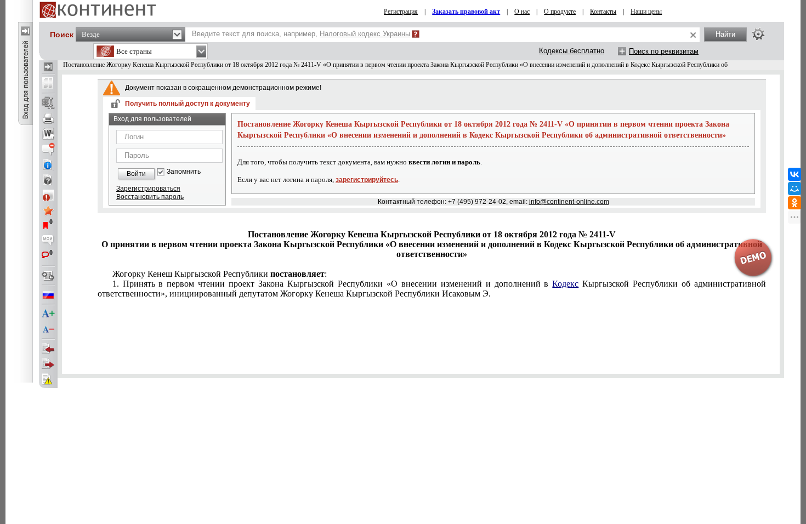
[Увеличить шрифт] (48, 314)
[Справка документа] (48, 179)
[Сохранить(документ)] (48, 103)
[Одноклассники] (794, 202)
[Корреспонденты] (48, 348)
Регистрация (401, 11)
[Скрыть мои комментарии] (48, 241)
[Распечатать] (48, 118)
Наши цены (646, 11)
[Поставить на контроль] (48, 195)
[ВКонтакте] (794, 174)
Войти (136, 174)
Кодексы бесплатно (571, 51)
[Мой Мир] (794, 188)
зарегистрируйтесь (367, 180)
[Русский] (48, 294)
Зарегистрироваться (148, 188)
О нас (522, 11)
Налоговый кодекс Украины (365, 34)
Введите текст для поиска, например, (301, 34)
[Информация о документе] (48, 164)
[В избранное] (48, 210)
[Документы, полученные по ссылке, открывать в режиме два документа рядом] (48, 83)
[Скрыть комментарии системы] (48, 149)
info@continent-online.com (569, 202)
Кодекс (565, 283)
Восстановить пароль (150, 197)
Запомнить (184, 171)
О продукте (560, 11)
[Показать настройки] (758, 34)
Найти (725, 34)
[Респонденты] (48, 364)
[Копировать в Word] (48, 133)
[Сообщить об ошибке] (48, 379)
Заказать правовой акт (466, 11)
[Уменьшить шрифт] (48, 329)
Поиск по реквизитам (664, 51)
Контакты (603, 11)
